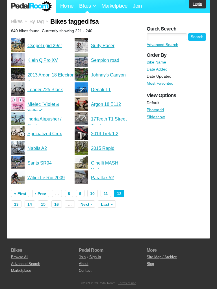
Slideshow (156, 117)
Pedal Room (31, 6)
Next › (86, 204)
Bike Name (156, 62)
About (83, 264)
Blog (150, 264)
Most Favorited (160, 83)
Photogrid (155, 110)
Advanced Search (162, 44)
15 (43, 204)
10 (92, 193)
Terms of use (127, 283)
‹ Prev (40, 193)
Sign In (95, 257)
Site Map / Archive (162, 257)
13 (16, 204)
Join (137, 6)
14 (29, 204)
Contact (85, 270)
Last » (107, 204)
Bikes (16, 21)
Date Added (157, 69)
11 (106, 193)
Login (197, 4)
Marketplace (114, 6)
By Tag (36, 21)
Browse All (19, 257)
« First (20, 193)
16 (56, 204)
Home (66, 6)
